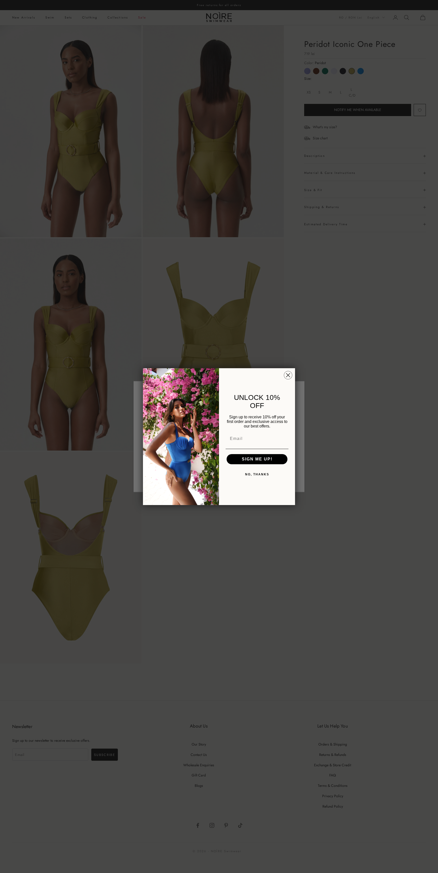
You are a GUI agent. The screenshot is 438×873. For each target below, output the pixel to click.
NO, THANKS (257, 474)
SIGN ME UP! (257, 459)
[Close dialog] (288, 375)
